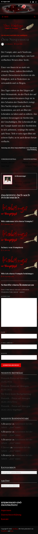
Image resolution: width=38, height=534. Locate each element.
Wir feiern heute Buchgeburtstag (16, 394)
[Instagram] (36, 1)
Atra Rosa (15, 529)
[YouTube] (33, 1)
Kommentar (6, 296)
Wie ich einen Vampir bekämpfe (17, 273)
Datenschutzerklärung (11, 514)
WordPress (4, 531)
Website (4, 353)
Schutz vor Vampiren (12, 247)
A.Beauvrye (10, 44)
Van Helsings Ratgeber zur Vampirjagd (14, 35)
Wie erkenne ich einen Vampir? (17, 221)
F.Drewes (5, 447)
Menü (6, 17)
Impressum (6, 510)
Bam (11, 531)
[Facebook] (31, 1)
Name (3, 332)
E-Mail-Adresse (7, 343)
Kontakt (4, 519)
